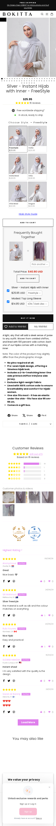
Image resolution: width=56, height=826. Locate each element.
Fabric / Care (28, 424)
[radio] (18, 139)
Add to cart (28, 278)
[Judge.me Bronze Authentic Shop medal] (19, 532)
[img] (9, 558)
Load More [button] (28, 722)
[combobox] (39, 264)
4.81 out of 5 (36, 454)
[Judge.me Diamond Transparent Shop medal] (34, 532)
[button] (23, 103)
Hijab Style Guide (28, 214)
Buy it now (28, 318)
